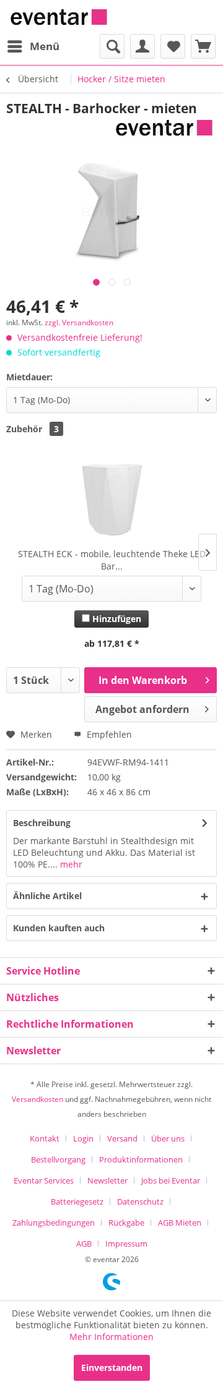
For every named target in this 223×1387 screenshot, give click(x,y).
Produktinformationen (141, 1159)
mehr (70, 864)
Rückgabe (126, 1222)
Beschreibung (42, 823)
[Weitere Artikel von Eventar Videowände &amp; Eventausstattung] (164, 128)
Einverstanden (111, 1367)
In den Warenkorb (142, 680)
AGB (84, 1243)
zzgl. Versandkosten (79, 322)
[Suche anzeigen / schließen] (112, 46)
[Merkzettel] (172, 46)
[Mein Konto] (142, 46)
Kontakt (44, 1138)
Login (83, 1138)
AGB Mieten (179, 1222)
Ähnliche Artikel (47, 896)
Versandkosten (37, 1099)
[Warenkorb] (203, 46)
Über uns (168, 1138)
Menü (44, 46)
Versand (122, 1138)
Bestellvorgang (58, 1159)
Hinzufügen (115, 619)
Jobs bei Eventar (170, 1180)
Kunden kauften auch (59, 928)
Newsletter (107, 1180)
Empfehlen (108, 734)
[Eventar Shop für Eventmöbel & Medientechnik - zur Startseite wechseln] (59, 17)
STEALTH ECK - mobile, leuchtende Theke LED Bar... (112, 560)
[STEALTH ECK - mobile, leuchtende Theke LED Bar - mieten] (111, 498)
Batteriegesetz (77, 1201)
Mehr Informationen (111, 1336)
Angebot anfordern (142, 709)
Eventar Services (44, 1180)
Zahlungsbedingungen (53, 1222)
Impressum (126, 1243)
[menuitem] (33, 46)
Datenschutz (140, 1201)
